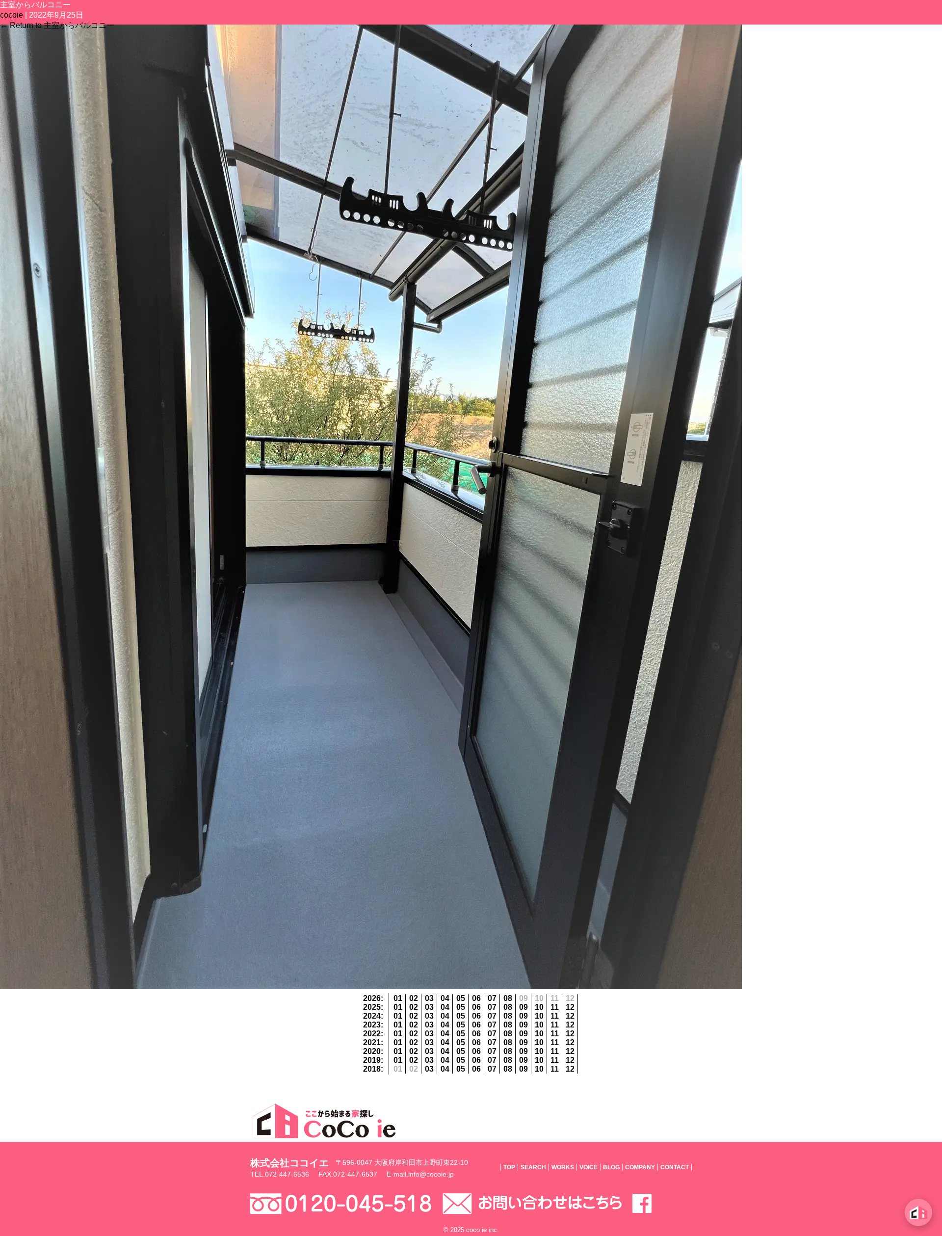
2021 (372, 1042)
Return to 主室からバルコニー (57, 25)
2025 (372, 1007)
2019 (372, 1060)
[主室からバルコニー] (371, 986)
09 (523, 1007)
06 (476, 998)
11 (554, 1007)
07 (492, 998)
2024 (372, 1016)
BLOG (611, 1167)
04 (445, 998)
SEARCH (533, 1167)
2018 (372, 1069)
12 (570, 1007)
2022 (372, 1033)
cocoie (11, 15)
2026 (372, 998)
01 (397, 998)
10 (539, 1007)
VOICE (588, 1167)
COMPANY (640, 1167)
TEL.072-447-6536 (279, 1174)
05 (460, 998)
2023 (372, 1025)
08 (507, 998)
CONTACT (674, 1167)
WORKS (562, 1167)
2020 (372, 1051)
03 (429, 998)
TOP (509, 1167)
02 (413, 998)
